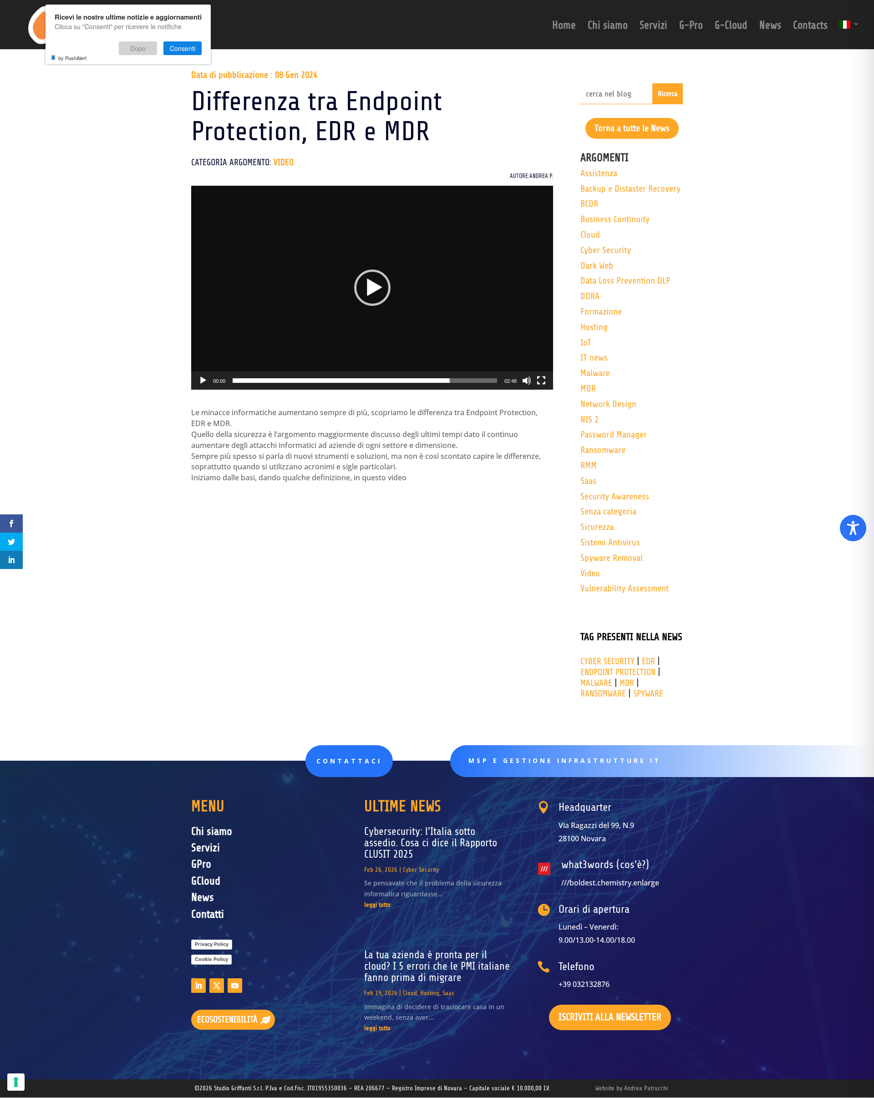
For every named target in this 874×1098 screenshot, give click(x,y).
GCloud (205, 881)
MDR (588, 388)
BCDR (589, 203)
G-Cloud (731, 26)
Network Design (608, 404)
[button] (372, 287)
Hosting (594, 327)
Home (564, 26)
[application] (372, 287)
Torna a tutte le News (632, 128)
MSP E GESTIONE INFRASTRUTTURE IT (564, 760)
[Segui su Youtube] (235, 985)
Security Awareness (614, 496)
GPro (201, 864)
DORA (590, 296)
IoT (585, 342)
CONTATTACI (349, 761)
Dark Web (596, 265)
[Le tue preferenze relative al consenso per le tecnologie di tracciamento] (16, 1082)
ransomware (603, 694)
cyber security (607, 661)
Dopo (138, 48)
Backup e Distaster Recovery (630, 188)
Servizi (653, 26)
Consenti (182, 48)
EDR (648, 661)
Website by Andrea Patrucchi (631, 1088)
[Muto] (526, 380)
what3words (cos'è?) (605, 865)
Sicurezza (597, 527)
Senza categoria (608, 511)
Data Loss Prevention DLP (625, 280)
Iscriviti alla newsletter (610, 1017)
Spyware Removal (611, 558)
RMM (588, 465)
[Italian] (849, 34)
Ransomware (602, 450)
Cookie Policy (211, 959)
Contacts (810, 26)
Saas (588, 481)
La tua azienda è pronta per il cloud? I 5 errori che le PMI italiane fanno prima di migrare (437, 966)
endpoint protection (618, 672)
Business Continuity (615, 219)
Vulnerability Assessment (624, 588)
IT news (594, 357)
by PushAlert (72, 57)
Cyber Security (605, 250)
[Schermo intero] (541, 380)
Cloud (590, 234)
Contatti (207, 914)
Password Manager (613, 434)
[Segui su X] (216, 985)
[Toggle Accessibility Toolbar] (853, 528)
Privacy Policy (212, 944)
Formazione (601, 311)
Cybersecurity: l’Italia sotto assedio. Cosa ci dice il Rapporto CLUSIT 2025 (430, 843)
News (770, 26)
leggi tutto (377, 904)
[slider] (365, 380)
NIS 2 (589, 419)
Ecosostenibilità (227, 1020)
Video (284, 163)
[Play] (203, 380)
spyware (648, 694)
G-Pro (691, 26)
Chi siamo (608, 26)
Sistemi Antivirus (610, 542)
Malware (595, 373)
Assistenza (598, 173)
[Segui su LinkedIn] (198, 985)
